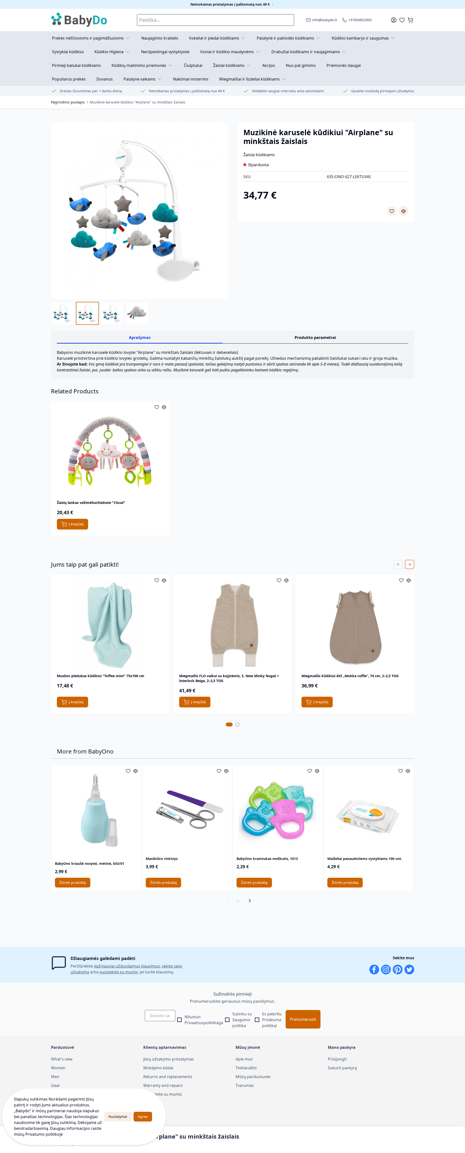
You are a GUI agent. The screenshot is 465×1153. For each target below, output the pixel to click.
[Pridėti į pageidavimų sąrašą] (392, 211)
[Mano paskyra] (394, 20)
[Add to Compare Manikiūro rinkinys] (226, 770)
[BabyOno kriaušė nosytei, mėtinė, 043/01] (96, 812)
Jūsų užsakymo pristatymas (168, 1059)
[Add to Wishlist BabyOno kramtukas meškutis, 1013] (309, 770)
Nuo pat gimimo (301, 65)
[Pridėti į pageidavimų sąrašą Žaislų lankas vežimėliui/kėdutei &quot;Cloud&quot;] (156, 407)
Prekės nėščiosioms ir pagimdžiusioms (88, 38)
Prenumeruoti (303, 1019)
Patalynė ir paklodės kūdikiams (285, 38)
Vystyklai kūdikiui (68, 51)
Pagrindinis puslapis (68, 102)
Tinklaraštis (246, 1068)
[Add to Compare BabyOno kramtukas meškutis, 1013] (317, 770)
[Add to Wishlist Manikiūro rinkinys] (219, 770)
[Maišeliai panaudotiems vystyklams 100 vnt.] (368, 809)
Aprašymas (140, 337)
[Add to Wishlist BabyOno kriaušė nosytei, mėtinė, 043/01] (128, 770)
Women (58, 1068)
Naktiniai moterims (190, 79)
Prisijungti (337, 1059)
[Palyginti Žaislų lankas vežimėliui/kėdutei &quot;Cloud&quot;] (164, 407)
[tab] (229, 724)
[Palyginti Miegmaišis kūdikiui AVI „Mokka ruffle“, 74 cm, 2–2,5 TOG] (408, 580)
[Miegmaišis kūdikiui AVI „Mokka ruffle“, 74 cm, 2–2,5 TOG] (355, 625)
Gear (55, 1085)
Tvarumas (245, 1085)
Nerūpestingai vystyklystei (165, 51)
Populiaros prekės (69, 79)
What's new (61, 1059)
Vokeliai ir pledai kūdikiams (214, 38)
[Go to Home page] (79, 20)
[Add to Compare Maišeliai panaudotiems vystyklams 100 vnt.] (407, 770)
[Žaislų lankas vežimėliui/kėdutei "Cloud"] (110, 451)
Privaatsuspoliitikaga (204, 1022)
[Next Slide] (409, 564)
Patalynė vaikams (139, 79)
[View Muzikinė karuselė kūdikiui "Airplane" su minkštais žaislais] (62, 313)
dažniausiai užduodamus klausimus (127, 966)
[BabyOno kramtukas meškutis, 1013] (278, 809)
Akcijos (268, 65)
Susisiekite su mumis (162, 1094)
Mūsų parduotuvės (253, 1076)
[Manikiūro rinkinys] (187, 809)
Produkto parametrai (315, 337)
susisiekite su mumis (119, 972)
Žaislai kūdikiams (229, 65)
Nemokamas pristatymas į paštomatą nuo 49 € (230, 4)
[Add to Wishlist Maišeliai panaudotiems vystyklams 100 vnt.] (400, 770)
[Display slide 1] (227, 900)
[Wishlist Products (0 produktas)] (402, 20)
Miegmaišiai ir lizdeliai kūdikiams (249, 79)
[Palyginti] (403, 211)
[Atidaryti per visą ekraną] (139, 210)
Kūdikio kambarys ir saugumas (360, 38)
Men (55, 1076)
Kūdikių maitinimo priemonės (139, 65)
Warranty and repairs (163, 1085)
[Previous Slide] (398, 564)
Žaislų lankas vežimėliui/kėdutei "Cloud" (91, 502)
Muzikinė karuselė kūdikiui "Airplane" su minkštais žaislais (138, 102)
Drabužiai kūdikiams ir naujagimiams (305, 51)
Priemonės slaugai (344, 65)
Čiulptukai (193, 65)
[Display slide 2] (238, 900)
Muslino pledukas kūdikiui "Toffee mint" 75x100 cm (100, 675)
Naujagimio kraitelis (159, 38)
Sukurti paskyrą (342, 1068)
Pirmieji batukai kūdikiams (76, 65)
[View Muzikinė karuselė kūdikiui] (112, 313)
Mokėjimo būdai (158, 1068)
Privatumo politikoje (44, 1134)
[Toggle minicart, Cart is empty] (410, 20)
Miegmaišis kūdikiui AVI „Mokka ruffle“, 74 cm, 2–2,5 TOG (350, 675)
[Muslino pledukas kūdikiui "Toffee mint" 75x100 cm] (110, 625)
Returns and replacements (167, 1076)
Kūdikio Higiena (109, 51)
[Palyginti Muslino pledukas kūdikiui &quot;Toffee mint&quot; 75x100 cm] (164, 580)
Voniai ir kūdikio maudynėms (227, 51)
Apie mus (244, 1059)
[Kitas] (251, 901)
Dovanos (104, 79)
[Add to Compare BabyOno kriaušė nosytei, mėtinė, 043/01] (135, 770)
